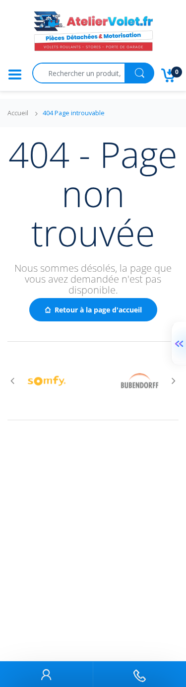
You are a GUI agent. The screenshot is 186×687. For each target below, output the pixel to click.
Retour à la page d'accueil (98, 309)
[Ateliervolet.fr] (93, 34)
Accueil (17, 113)
